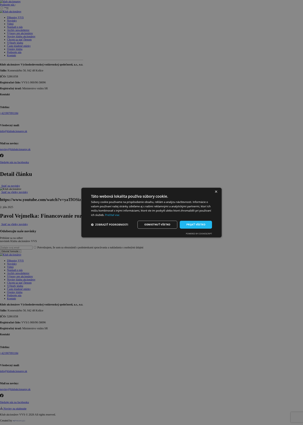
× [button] (216, 191)
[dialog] (151, 212)
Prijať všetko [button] (195, 224)
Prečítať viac (112, 215)
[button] (109, 224)
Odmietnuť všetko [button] (157, 224)
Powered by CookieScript (199, 233)
